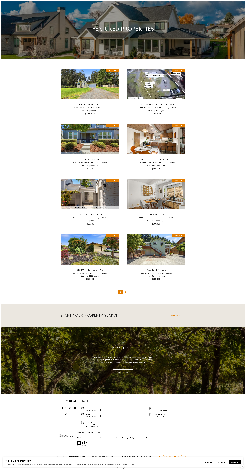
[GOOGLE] (180, 457)
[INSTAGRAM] (165, 457)
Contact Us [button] (123, 372)
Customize (221, 462)
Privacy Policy (147, 457)
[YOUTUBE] (175, 457)
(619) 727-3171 (159, 416)
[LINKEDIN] (170, 457)
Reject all (208, 462)
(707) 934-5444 (160, 410)
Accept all (234, 462)
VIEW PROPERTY (90, 93)
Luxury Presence (105, 457)
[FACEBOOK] (159, 457)
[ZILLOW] (185, 457)
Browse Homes (175, 316)
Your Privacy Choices (123, 468)
